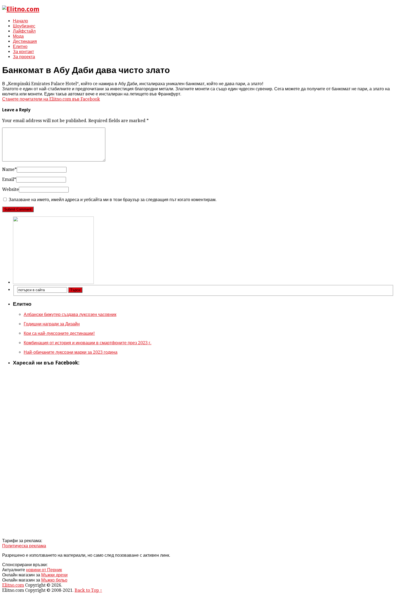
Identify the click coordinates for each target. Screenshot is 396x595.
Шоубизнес (24, 26)
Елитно (20, 46)
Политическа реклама (24, 545)
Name (9, 169)
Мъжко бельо (54, 580)
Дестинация (25, 41)
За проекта (24, 56)
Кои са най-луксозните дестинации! (59, 333)
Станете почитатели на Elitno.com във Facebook (51, 99)
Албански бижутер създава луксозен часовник (70, 314)
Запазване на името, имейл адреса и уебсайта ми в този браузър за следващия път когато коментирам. (113, 199)
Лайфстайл (24, 31)
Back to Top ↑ (88, 590)
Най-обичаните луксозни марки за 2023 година (70, 352)
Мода (18, 36)
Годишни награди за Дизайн (52, 323)
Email (9, 179)
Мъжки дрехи (54, 574)
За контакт (23, 51)
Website (10, 189)
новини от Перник (44, 569)
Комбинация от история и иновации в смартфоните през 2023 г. (87, 342)
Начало (20, 20)
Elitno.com (13, 585)
